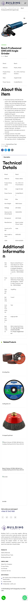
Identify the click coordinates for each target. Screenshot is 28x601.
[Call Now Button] (3, 598)
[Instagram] (11, 517)
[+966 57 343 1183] (22, 3)
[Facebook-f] (2, 517)
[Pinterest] (15, 517)
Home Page (4, 8)
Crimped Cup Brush (7, 435)
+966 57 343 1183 (8, 511)
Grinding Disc (6, 372)
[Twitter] (6, 517)
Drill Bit (4, 501)
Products (4, 550)
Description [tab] (7, 157)
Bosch (6, 56)
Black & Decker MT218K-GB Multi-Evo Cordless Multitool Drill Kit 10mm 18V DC (13, 469)
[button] (24, 18)
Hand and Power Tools (14, 8)
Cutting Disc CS (6, 403)
